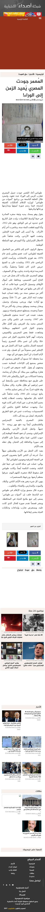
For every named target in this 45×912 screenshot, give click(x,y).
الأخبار (32, 74)
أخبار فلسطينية (22, 888)
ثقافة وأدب (13, 870)
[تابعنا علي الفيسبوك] (3, 885)
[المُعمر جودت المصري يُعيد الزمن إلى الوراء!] (32, 539)
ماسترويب (11, 908)
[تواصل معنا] (12, 885)
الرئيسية (40, 74)
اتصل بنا (22, 891)
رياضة (13, 873)
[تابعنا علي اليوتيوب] (6, 885)
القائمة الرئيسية (22, 19)
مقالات (32, 873)
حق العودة (23, 74)
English (31, 876)
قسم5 (32, 870)
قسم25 (22, 895)
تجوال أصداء (13, 867)
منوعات (31, 867)
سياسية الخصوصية (22, 898)
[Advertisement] (22, 45)
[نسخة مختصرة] (9, 885)
